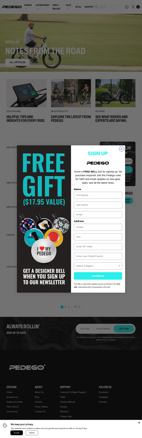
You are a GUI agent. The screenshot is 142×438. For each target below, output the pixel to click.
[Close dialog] (121, 148)
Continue (98, 276)
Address (79, 221)
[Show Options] (119, 266)
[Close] (139, 422)
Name (77, 189)
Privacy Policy (81, 428)
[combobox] (97, 266)
